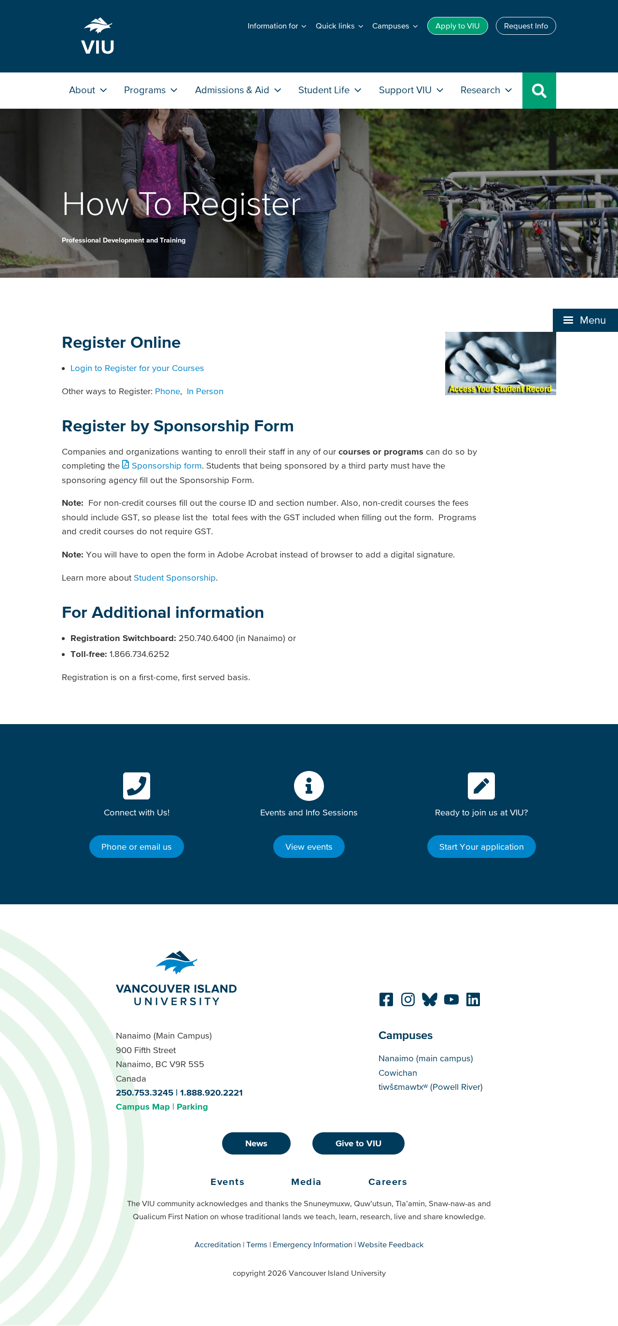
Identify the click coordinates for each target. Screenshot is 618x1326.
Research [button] (482, 89)
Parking (192, 1106)
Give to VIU (358, 1143)
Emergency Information (312, 1244)
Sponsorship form (167, 465)
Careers (388, 1181)
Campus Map (143, 1106)
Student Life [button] (325, 89)
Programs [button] (146, 89)
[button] (585, 320)
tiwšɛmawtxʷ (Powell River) (431, 1087)
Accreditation (218, 1244)
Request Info (526, 25)
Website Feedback (391, 1244)
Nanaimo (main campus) (426, 1058)
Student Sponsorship (175, 577)
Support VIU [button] (406, 89)
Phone (167, 391)
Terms (256, 1244)
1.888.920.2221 (211, 1092)
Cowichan (398, 1073)
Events (228, 1181)
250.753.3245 (144, 1092)
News (256, 1143)
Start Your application (481, 846)
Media (306, 1181)
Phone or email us (136, 846)
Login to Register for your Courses (137, 368)
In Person (205, 391)
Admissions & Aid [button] (233, 89)
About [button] (83, 89)
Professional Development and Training (123, 240)
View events (309, 846)
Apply (457, 25)
